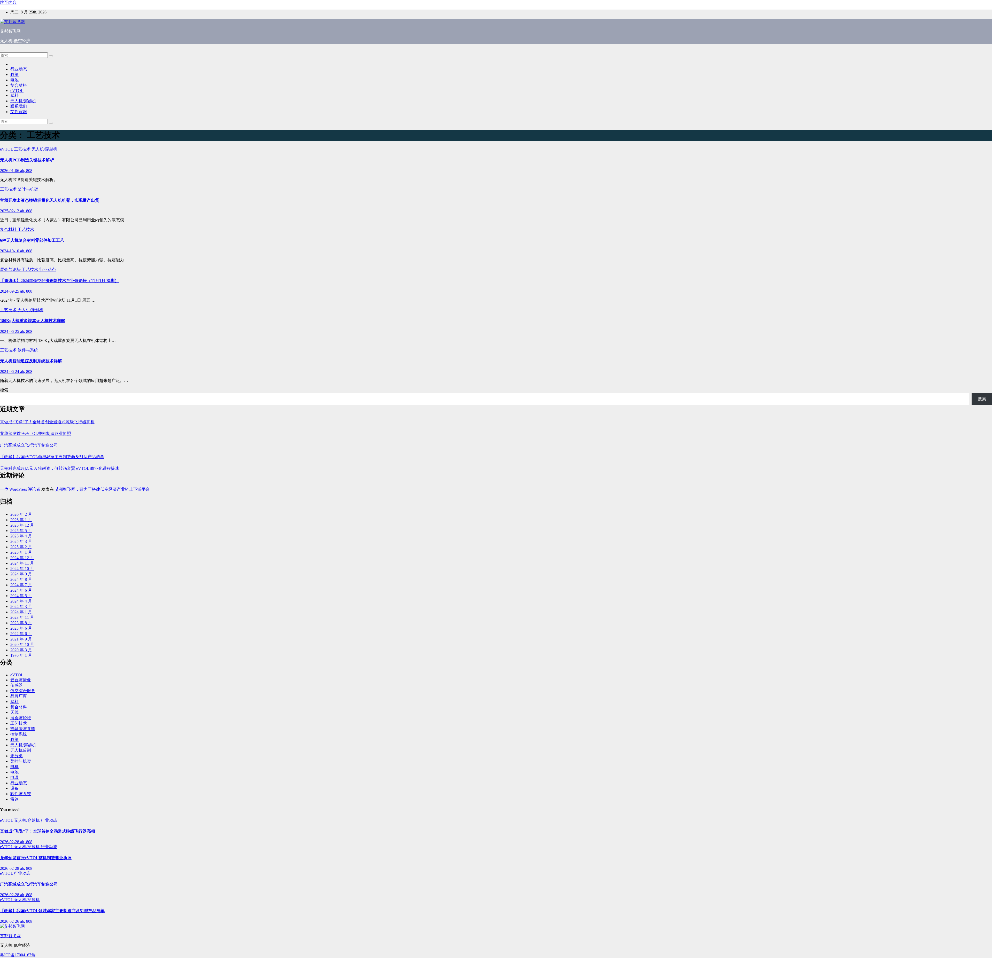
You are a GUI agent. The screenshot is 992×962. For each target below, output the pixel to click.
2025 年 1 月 (21, 552)
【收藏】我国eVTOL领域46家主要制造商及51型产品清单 (52, 457)
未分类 (16, 756)
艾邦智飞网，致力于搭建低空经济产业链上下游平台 (102, 489)
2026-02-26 (10, 921)
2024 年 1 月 (21, 612)
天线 (14, 712)
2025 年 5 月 (21, 530)
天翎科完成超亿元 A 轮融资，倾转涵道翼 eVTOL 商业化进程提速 (59, 468)
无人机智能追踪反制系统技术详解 (31, 361)
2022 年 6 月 (21, 633)
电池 (14, 80)
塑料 (14, 95)
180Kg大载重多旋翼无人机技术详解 (32, 320)
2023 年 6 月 (21, 628)
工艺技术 (23, 149)
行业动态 (18, 69)
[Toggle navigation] (2, 51)
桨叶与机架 (28, 189)
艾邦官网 (18, 112)
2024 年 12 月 (22, 558)
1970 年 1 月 (21, 655)
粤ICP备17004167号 (17, 955)
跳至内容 (8, 2)
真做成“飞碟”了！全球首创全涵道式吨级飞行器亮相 (47, 422)
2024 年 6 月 (21, 590)
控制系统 (18, 734)
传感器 (16, 685)
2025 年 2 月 (21, 547)
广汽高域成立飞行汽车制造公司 (29, 445)
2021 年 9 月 (21, 639)
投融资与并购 (22, 728)
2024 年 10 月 (22, 568)
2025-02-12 (10, 211)
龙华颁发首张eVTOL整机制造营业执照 (35, 433)
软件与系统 (28, 350)
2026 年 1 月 (21, 520)
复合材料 (18, 85)
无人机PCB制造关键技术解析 (27, 160)
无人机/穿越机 (23, 101)
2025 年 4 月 (21, 536)
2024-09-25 (10, 291)
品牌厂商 (18, 696)
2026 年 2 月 (21, 514)
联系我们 (18, 106)
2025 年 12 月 (22, 525)
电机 (14, 766)
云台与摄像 (20, 680)
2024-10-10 (10, 251)
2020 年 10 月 (22, 644)
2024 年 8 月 (21, 579)
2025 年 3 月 (21, 541)
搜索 (4, 390)
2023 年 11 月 (22, 617)
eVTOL (17, 90)
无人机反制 (20, 750)
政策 (14, 74)
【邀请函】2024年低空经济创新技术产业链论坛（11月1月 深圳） (59, 280)
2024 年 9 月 (21, 574)
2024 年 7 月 (21, 585)
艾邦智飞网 (10, 31)
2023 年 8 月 (21, 623)
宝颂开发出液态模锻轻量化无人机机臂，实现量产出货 (49, 200)
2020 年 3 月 (21, 650)
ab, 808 (26, 170)
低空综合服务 (22, 691)
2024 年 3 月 (21, 606)
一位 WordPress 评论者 (20, 489)
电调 (14, 777)
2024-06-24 (10, 371)
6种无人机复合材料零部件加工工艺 (32, 240)
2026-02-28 (10, 842)
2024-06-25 (10, 331)
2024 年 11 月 (22, 563)
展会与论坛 (11, 269)
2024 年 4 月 (21, 601)
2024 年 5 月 (21, 595)
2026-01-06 (10, 170)
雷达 (14, 799)
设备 (14, 788)
